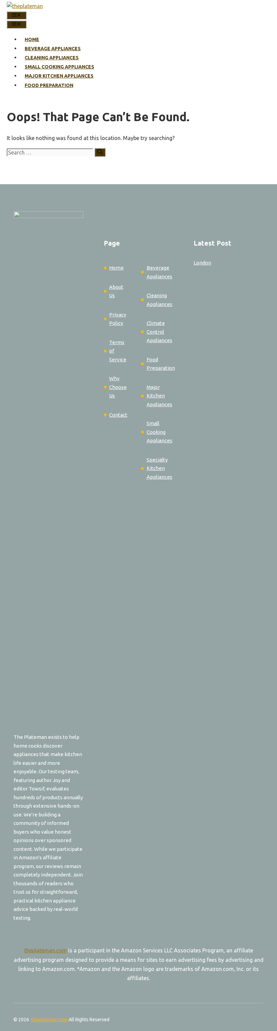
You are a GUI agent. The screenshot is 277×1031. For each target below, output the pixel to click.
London (202, 263)
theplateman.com (45, 950)
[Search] (100, 152)
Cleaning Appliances (52, 57)
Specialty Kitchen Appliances (159, 468)
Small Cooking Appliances (59, 66)
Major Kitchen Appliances (59, 76)
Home (32, 39)
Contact (118, 415)
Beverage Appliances (53, 48)
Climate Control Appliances (159, 331)
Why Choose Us (118, 386)
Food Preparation (49, 85)
